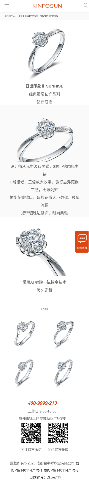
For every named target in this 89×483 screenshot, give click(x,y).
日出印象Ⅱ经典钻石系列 (27, 16)
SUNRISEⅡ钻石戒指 (49, 16)
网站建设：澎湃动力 (45, 477)
